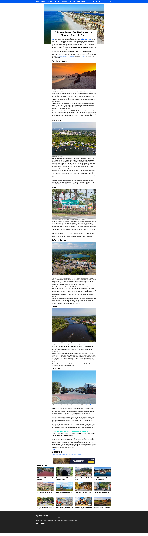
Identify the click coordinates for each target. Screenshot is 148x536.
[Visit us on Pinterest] (44, 523)
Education (72, 1)
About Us (53, 520)
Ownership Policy (73, 520)
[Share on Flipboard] (53, 452)
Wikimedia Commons (90, 404)
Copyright (49, 520)
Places (46, 465)
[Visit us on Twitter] (42, 523)
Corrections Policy (66, 520)
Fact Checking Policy (59, 520)
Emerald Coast (61, 56)
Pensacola (60, 344)
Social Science (81, 1)
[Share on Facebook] (55, 452)
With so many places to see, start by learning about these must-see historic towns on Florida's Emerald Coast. (74, 434)
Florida (89, 39)
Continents (50, 1)
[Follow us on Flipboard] (37, 523)
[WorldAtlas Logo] (41, 1)
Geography (65, 1)
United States (84, 39)
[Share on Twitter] (57, 452)
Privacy (45, 520)
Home (37, 520)
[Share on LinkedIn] (61, 452)
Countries (57, 1)
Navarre (83, 56)
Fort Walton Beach (69, 56)
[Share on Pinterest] (59, 452)
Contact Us (41, 520)
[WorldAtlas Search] (111, 1)
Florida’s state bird (67, 359)
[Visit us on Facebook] (39, 523)
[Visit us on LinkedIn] (46, 523)
